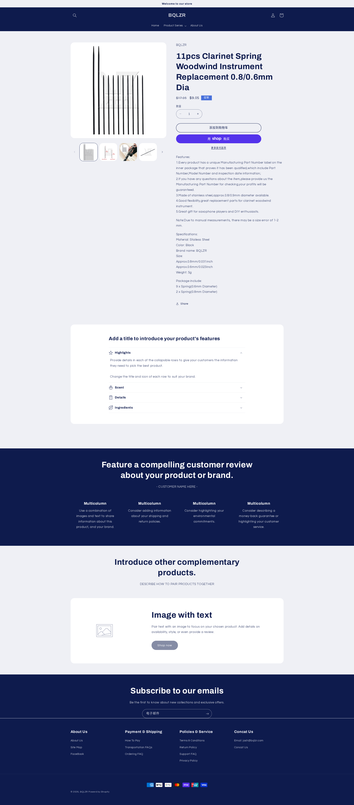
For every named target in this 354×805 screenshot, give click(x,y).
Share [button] (184, 303)
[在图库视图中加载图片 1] (89, 152)
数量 (178, 106)
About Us (77, 740)
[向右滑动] (162, 152)
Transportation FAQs (138, 747)
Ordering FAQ (134, 754)
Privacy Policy (189, 760)
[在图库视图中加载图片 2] (108, 152)
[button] (75, 15)
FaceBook (77, 754)
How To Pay (132, 740)
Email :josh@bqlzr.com (248, 740)
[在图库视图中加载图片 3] (128, 152)
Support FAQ (188, 754)
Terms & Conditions (192, 740)
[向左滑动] (75, 152)
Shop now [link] (164, 645)
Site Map (76, 747)
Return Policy (188, 747)
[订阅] (207, 713)
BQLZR (84, 792)
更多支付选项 (218, 148)
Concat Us (241, 747)
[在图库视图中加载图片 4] (148, 152)
